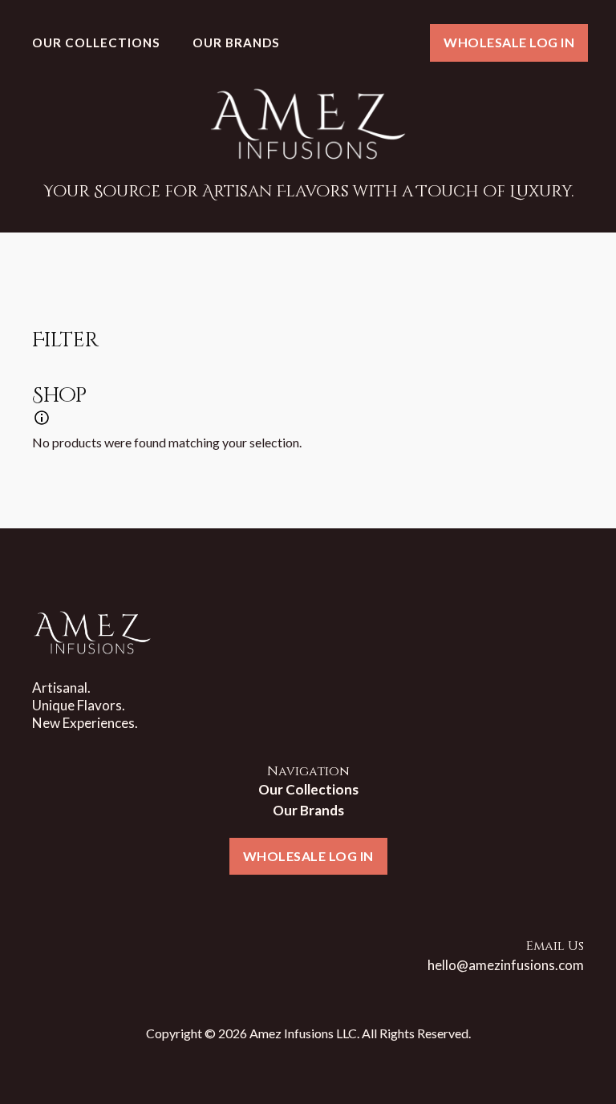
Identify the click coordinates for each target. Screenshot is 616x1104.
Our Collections (96, 42)
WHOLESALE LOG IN (509, 42)
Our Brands (236, 42)
